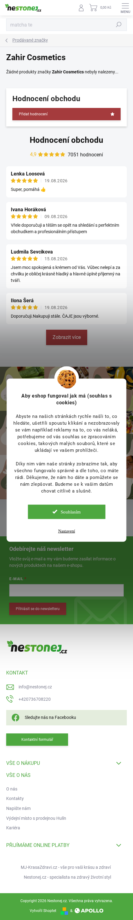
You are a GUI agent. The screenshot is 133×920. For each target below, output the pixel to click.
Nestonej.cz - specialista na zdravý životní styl (67, 877)
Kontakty (15, 798)
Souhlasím (71, 511)
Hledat (118, 25)
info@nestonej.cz (35, 686)
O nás (11, 788)
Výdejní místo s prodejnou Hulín (36, 818)
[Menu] (125, 7)
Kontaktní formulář (37, 739)
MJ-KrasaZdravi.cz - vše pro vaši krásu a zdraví (66, 867)
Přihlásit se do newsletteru (38, 609)
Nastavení (66, 531)
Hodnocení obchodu (66, 140)
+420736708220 (35, 699)
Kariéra (13, 827)
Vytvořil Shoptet (43, 911)
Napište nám (18, 808)
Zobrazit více (67, 337)
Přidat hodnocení (33, 114)
